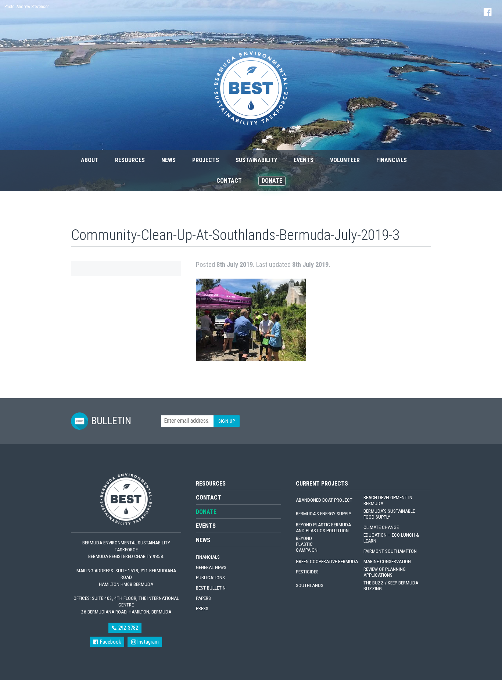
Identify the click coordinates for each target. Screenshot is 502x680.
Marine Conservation (387, 561)
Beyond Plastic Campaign (307, 544)
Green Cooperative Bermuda (327, 561)
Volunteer (345, 160)
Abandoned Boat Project (324, 500)
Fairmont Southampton (390, 551)
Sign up (226, 421)
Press (202, 608)
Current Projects (322, 483)
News (168, 160)
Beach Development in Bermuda (387, 500)
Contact (229, 180)
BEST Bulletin (211, 588)
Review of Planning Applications (384, 572)
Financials (391, 160)
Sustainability (256, 160)
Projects (205, 160)
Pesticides (307, 572)
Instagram (147, 641)
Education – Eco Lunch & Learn (391, 538)
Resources (130, 160)
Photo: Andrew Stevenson (27, 6)
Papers (203, 598)
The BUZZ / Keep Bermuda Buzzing (390, 585)
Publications (210, 577)
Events (303, 160)
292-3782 (127, 627)
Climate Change (381, 527)
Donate (272, 180)
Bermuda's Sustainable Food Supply (389, 514)
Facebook (110, 641)
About (89, 160)
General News (211, 567)
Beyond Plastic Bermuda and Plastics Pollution (323, 527)
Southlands (309, 585)
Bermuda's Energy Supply (323, 513)
